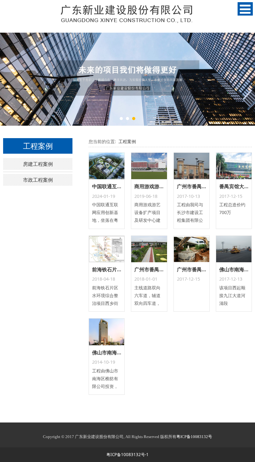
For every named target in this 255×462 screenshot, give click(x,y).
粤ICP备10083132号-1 (127, 454)
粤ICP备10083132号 (194, 436)
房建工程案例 (38, 164)
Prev (8, 79)
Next (246, 79)
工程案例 (127, 141)
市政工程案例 (38, 179)
